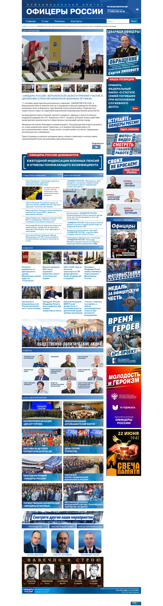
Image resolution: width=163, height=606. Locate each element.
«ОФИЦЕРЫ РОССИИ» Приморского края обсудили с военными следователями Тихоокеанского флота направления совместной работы (83, 184)
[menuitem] (28, 88)
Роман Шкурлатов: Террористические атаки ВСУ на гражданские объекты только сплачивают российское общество (44, 220)
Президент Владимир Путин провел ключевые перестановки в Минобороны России (92, 273)
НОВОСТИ (27, 247)
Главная (31, 21)
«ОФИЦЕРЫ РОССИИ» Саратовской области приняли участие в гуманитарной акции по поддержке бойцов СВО (85, 224)
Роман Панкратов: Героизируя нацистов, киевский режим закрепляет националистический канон (42, 183)
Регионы (60, 21)
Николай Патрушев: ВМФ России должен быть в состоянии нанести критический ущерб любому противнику (73, 307)
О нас (45, 21)
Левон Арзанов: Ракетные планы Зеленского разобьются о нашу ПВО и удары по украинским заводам (44, 212)
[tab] (42, 182)
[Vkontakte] (96, 147)
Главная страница (28, 26)
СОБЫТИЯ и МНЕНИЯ (34, 175)
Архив (60, 174)
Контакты (76, 21)
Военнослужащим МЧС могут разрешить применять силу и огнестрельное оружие (51, 273)
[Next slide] (100, 58)
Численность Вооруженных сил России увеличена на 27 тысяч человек (31, 305)
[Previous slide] (25, 58)
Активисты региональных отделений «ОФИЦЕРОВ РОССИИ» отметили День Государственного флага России (82, 232)
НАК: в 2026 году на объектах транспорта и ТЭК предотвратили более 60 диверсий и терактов (73, 273)
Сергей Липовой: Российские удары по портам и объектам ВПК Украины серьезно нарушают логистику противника (43, 205)
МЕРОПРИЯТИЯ (72, 175)
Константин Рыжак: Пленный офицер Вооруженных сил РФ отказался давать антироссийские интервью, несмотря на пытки (42, 238)
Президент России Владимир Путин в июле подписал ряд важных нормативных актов (52, 306)
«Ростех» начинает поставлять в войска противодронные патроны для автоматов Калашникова (93, 308)
